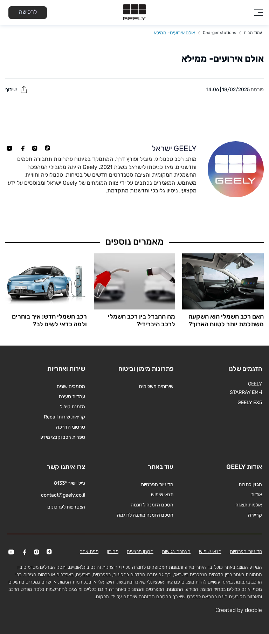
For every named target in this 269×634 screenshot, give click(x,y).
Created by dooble (238, 610)
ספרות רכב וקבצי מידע (62, 437)
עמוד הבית (253, 32)
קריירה (255, 515)
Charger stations (219, 32)
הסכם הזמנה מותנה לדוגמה (145, 515)
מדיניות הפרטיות (157, 485)
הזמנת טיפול (72, 407)
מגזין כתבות (250, 485)
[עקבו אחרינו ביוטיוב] (9, 148)
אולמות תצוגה (248, 505)
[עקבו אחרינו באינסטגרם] (34, 148)
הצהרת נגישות (176, 551)
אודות (256, 495)
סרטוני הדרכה (70, 427)
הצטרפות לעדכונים (66, 507)
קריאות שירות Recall (64, 417)
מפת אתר (89, 551)
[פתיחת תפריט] (258, 12)
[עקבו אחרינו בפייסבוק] (22, 148)
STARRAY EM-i (246, 392)
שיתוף (11, 90)
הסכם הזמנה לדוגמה (152, 505)
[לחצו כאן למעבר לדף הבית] (134, 12)
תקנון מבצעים (140, 551)
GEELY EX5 (249, 402)
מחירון (112, 551)
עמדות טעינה (72, 397)
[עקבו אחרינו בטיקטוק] (47, 148)
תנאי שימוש (162, 495)
